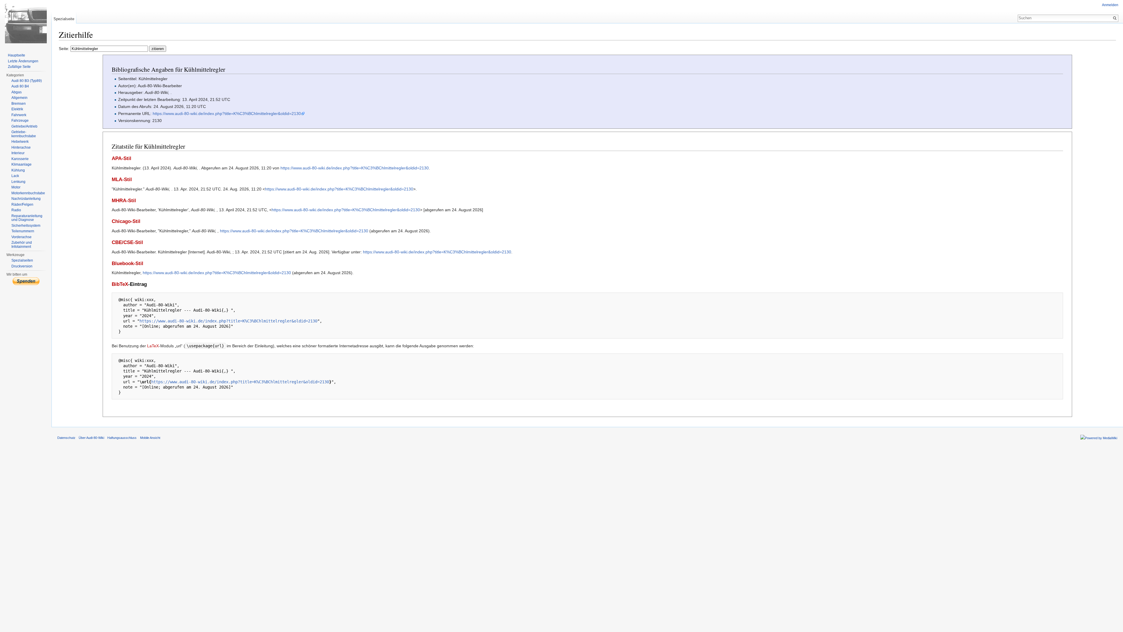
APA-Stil (121, 158)
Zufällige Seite (19, 67)
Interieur (18, 153)
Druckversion (21, 266)
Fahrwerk (18, 115)
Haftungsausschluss (122, 437)
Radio (16, 210)
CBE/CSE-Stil (127, 242)
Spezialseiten (22, 260)
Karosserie (20, 159)
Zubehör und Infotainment (21, 245)
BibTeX (120, 284)
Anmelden (1110, 5)
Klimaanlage (21, 164)
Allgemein (19, 98)
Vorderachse (21, 237)
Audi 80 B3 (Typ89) (26, 81)
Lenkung (18, 182)
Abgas (16, 92)
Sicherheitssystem (25, 226)
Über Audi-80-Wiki (91, 437)
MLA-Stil (122, 179)
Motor (15, 187)
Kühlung (18, 170)
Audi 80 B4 (20, 86)
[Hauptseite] (25, 23)
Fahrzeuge (20, 120)
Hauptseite (16, 55)
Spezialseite (64, 19)
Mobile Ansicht (150, 437)
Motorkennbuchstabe (28, 193)
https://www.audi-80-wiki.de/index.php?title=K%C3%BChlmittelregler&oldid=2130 (227, 113)
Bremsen (18, 104)
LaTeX (153, 346)
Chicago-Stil (126, 221)
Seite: (64, 48)
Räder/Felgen (22, 204)
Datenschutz (66, 437)
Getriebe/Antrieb (24, 126)
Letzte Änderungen (23, 61)
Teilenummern (22, 231)
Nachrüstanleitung (26, 199)
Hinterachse (21, 147)
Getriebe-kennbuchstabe (23, 134)
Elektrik (17, 109)
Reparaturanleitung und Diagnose (26, 218)
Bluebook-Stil (127, 263)
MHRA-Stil (124, 200)
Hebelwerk (20, 142)
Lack (15, 176)
